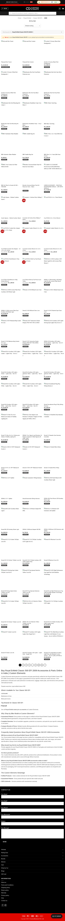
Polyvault (4, 705)
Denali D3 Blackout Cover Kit (51, 560)
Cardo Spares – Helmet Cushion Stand (11, 218)
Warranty (3, 892)
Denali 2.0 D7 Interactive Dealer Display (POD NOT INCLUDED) (31, 342)
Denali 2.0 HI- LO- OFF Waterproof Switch (10, 468)
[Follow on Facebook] (2, 905)
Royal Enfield (27, 18)
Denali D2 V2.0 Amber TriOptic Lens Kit (11, 560)
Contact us (4, 900)
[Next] (45, 665)
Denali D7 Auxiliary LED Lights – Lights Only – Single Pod (32, 653)
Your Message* (5, 828)
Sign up (6, 37)
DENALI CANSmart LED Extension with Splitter (54, 530)
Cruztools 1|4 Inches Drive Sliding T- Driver (32, 218)
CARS (29, 2)
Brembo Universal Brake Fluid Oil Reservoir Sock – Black (31, 186)
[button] (4, 8)
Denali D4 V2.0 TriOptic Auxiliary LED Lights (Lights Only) (53, 622)
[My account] (59, 8)
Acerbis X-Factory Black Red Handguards (51, 62)
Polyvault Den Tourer (6, 62)
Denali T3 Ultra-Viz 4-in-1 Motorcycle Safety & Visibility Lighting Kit (10, 436)
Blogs (2, 871)
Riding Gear (4, 852)
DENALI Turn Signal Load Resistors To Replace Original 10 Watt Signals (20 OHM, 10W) (32, 437)
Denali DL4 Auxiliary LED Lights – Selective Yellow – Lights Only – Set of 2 (32, 374)
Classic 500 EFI (37, 18)
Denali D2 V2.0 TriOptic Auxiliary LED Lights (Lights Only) (32, 561)
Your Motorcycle (5, 814)
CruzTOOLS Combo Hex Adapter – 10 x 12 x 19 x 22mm (10, 249)
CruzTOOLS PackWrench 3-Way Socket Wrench (9, 280)
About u (3, 882)
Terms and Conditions (7, 885)
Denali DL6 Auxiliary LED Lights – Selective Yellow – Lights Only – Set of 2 (53, 374)
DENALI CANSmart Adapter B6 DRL (32, 529)
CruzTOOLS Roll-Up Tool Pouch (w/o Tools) (32, 280)
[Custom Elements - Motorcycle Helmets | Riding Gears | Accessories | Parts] (32, 8)
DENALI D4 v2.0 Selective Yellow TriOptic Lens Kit (31, 622)
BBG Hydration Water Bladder (8, 154)
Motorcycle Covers (6, 698)
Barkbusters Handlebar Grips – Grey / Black (32, 124)
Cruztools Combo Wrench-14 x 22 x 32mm (53, 249)
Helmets (3, 849)
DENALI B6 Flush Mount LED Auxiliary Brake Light (53, 499)
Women (3, 862)
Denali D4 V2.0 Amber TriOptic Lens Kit (11, 622)
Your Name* (4, 794)
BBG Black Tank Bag (49, 123)
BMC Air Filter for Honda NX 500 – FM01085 (9, 186)
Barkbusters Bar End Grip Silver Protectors (52, 93)
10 (38, 665)
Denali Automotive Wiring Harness (31, 498)
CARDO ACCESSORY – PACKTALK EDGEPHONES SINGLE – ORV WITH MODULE (53, 187)
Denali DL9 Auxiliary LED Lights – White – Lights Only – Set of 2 (31, 405)
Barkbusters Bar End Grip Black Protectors (30, 93)
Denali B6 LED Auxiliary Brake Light (10, 529)
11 (41, 665)
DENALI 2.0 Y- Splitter (6, 498)
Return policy (5, 890)
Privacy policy (5, 895)
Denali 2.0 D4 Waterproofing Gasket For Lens (10, 342)
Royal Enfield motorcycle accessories (16, 709)
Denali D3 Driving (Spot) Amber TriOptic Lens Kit (9, 591)
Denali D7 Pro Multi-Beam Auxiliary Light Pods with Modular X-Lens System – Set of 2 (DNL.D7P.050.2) (53, 654)
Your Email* (4, 801)
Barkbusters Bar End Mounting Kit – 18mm (10, 124)
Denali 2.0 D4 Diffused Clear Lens (31, 310)
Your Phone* (4, 807)
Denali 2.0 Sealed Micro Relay (51, 467)
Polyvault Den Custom (28, 62)
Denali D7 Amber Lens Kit (7, 652)
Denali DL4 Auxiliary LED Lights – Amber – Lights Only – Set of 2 (9, 373)
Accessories (4, 855)
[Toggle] (63, 850)
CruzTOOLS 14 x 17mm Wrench (52, 218)
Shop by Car (4, 868)
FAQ (2, 898)
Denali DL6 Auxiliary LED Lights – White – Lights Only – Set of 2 (9, 405)
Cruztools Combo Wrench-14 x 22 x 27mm (32, 249)
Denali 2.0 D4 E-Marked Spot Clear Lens (53, 311)
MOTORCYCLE (12, 2)
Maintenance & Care (6, 696)
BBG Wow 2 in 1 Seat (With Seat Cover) (52, 155)
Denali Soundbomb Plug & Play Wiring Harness (53, 405)
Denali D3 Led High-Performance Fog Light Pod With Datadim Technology (53, 591)
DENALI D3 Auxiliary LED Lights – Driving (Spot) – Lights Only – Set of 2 (53, 342)
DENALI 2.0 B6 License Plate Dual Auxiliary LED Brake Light (9, 311)
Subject (3, 821)
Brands (3, 858)
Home (19, 18)
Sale (2, 865)
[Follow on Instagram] (5, 905)
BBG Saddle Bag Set (28, 154)
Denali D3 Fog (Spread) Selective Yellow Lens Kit (31, 591)
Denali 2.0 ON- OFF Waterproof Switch (32, 467)
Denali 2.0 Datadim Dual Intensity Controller (52, 436)
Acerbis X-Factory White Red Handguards (8, 93)
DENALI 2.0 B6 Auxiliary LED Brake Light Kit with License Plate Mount (53, 280)
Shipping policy (5, 887)
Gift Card (3, 874)
